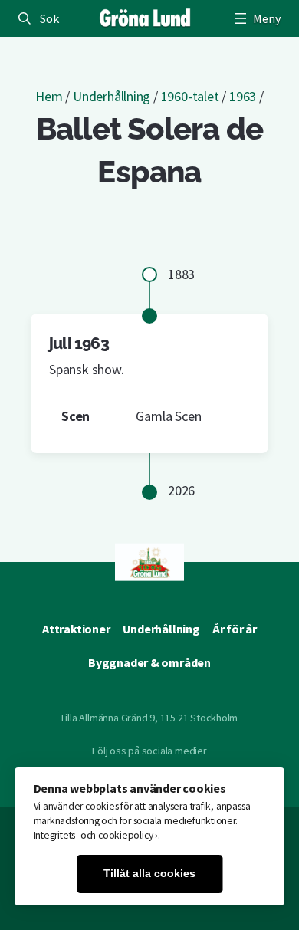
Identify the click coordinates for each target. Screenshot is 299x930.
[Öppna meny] (256, 18)
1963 (242, 96)
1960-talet (190, 96)
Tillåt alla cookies (150, 873)
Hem (48, 96)
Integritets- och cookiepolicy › (96, 835)
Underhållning (111, 96)
